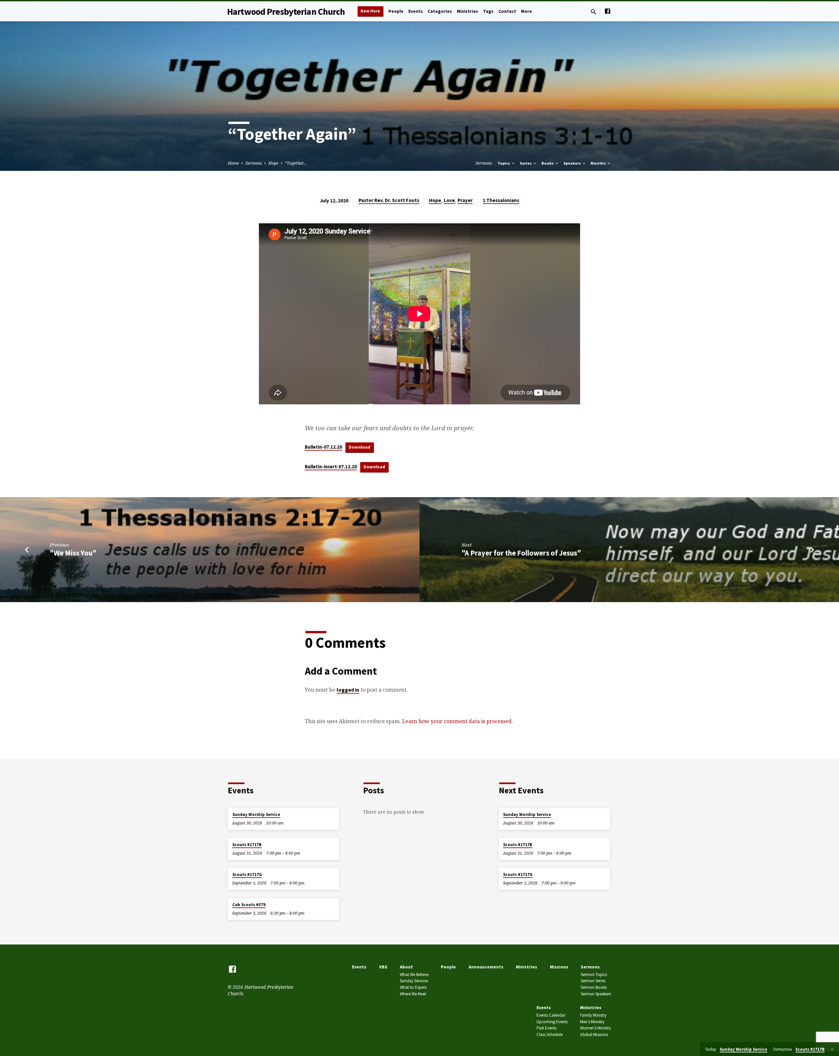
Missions (559, 967)
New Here (370, 11)
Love (449, 200)
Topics (504, 163)
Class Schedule (550, 1034)
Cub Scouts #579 (248, 904)
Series (526, 163)
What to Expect (413, 987)
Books (548, 163)
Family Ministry (593, 1015)
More (526, 11)
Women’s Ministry (595, 1028)
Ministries (467, 11)
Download (359, 447)
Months (599, 163)
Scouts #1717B (247, 844)
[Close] (832, 1049)
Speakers (572, 163)
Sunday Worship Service (256, 814)
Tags (488, 11)
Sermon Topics (594, 974)
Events (415, 11)
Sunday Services (414, 981)
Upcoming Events (552, 1022)
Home (233, 163)
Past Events (546, 1028)
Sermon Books (594, 987)
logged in (348, 689)
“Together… (296, 163)
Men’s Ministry (592, 1022)
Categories (440, 11)
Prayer (465, 200)
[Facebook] (607, 11)
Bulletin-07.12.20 (323, 447)
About (406, 967)
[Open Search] (593, 11)
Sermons (253, 163)
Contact (507, 11)
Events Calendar (551, 1015)
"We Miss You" (73, 553)
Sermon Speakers (596, 994)
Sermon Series (593, 981)
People (395, 11)
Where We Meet (413, 994)
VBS (383, 967)
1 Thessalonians (501, 200)
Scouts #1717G (247, 874)
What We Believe (414, 974)
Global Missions (594, 1034)
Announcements (486, 967)
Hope (273, 163)
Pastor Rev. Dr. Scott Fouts (389, 200)
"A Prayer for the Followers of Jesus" (521, 553)
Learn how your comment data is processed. (457, 721)
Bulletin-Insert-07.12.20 (331, 467)
